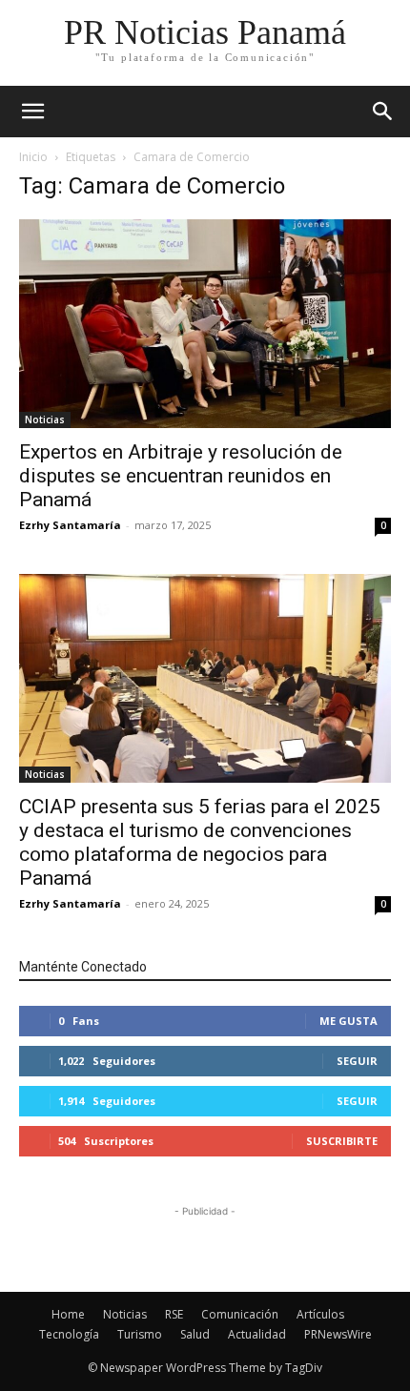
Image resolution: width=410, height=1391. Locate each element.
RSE (174, 1314)
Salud (195, 1334)
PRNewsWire (338, 1334)
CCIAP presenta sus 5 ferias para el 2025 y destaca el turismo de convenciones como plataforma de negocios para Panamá (199, 842)
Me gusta (348, 1020)
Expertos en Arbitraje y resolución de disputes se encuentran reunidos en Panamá (180, 475)
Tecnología (69, 1334)
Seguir (357, 1060)
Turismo (139, 1334)
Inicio (33, 157)
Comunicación (239, 1314)
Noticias (45, 419)
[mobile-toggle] (32, 111)
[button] (383, 111)
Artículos (320, 1314)
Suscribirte (342, 1141)
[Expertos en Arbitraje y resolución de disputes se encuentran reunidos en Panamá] (205, 323)
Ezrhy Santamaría (70, 525)
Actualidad (257, 1334)
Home (68, 1314)
